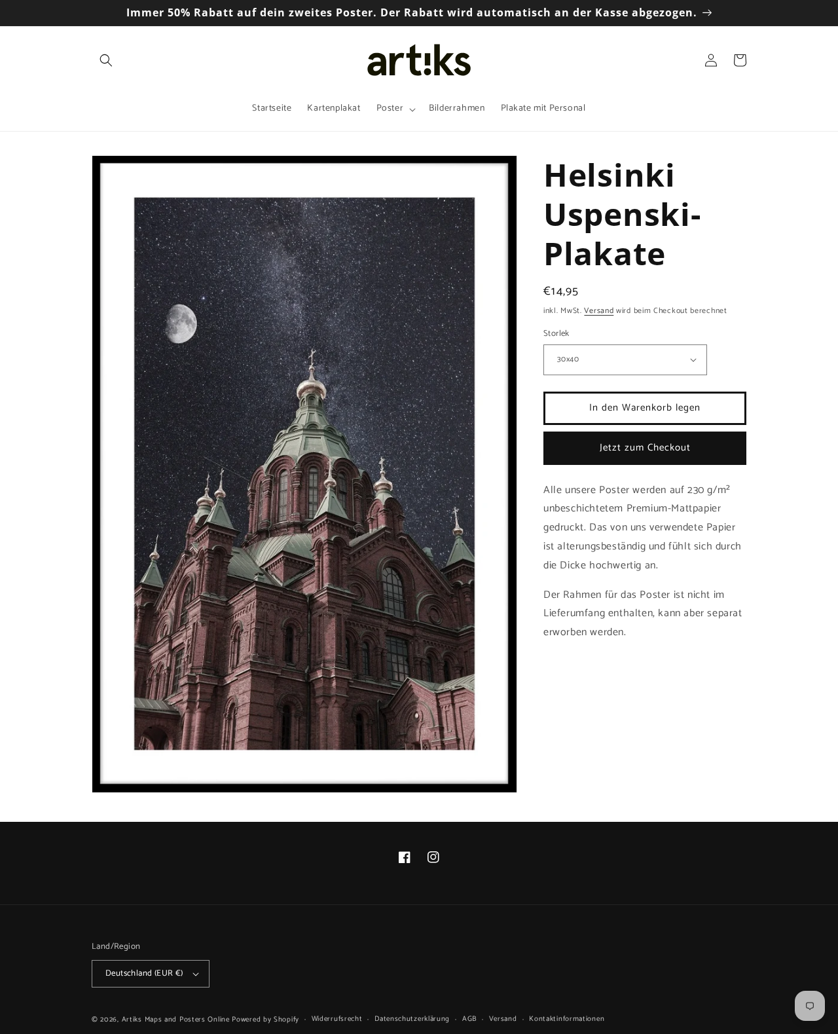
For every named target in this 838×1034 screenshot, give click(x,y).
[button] (106, 60)
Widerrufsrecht (337, 1019)
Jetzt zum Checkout (645, 447)
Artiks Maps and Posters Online (176, 1019)
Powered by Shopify (265, 1019)
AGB (469, 1019)
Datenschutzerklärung (412, 1019)
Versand (598, 311)
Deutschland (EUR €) (144, 973)
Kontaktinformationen (566, 1019)
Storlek (556, 334)
